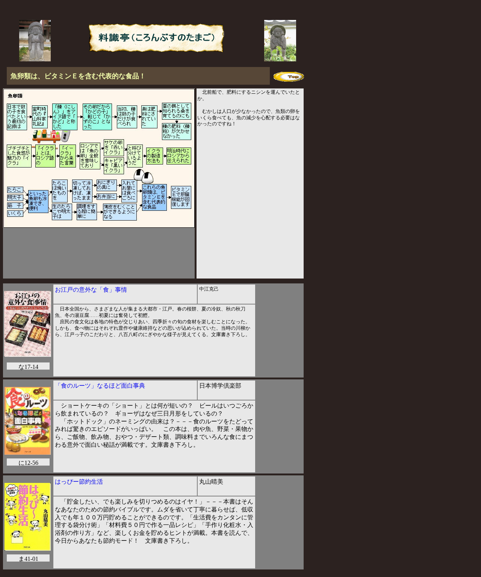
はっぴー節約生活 (79, 481)
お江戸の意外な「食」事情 (91, 289)
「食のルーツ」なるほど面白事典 (100, 385)
